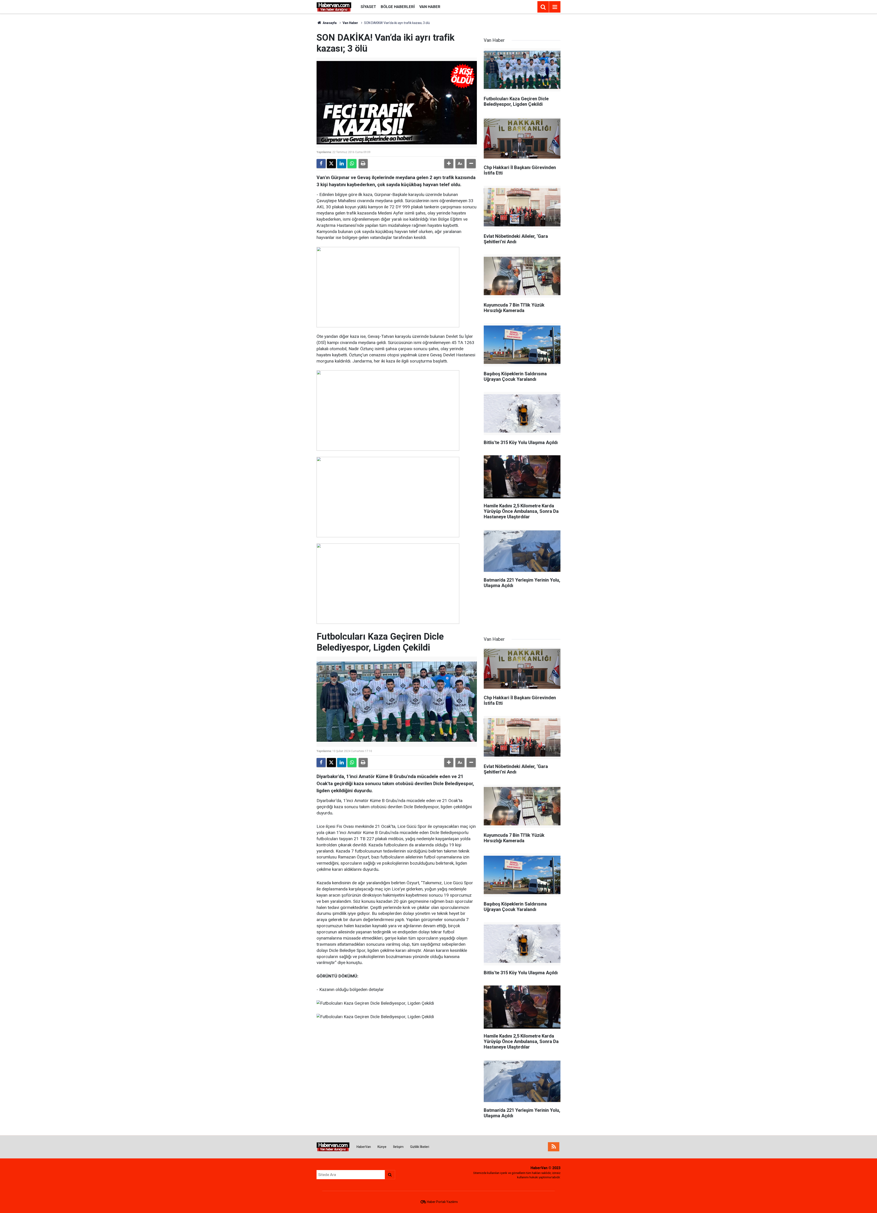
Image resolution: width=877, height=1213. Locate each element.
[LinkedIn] (341, 163)
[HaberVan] (334, 6)
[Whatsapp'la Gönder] (352, 163)
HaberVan (364, 1147)
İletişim (398, 1147)
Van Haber (429, 6)
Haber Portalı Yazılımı (442, 1202)
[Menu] (555, 7)
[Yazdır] (363, 163)
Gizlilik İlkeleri (419, 1147)
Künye (382, 1147)
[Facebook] (321, 163)
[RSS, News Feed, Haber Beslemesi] (553, 1146)
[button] (448, 163)
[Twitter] (331, 163)
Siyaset (368, 6)
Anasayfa (329, 23)
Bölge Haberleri (398, 6)
